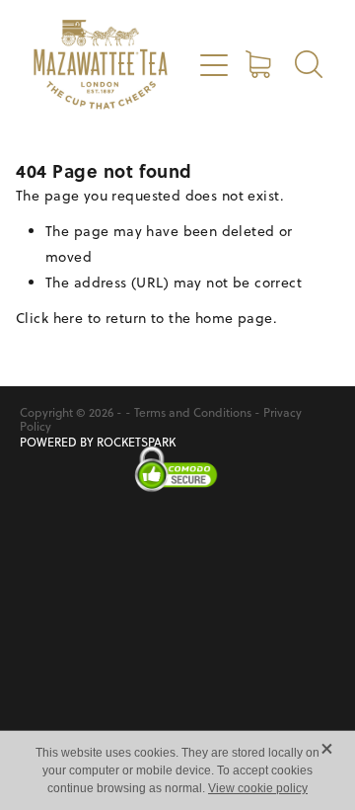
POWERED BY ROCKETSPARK (98, 442)
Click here (49, 318)
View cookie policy (258, 788)
